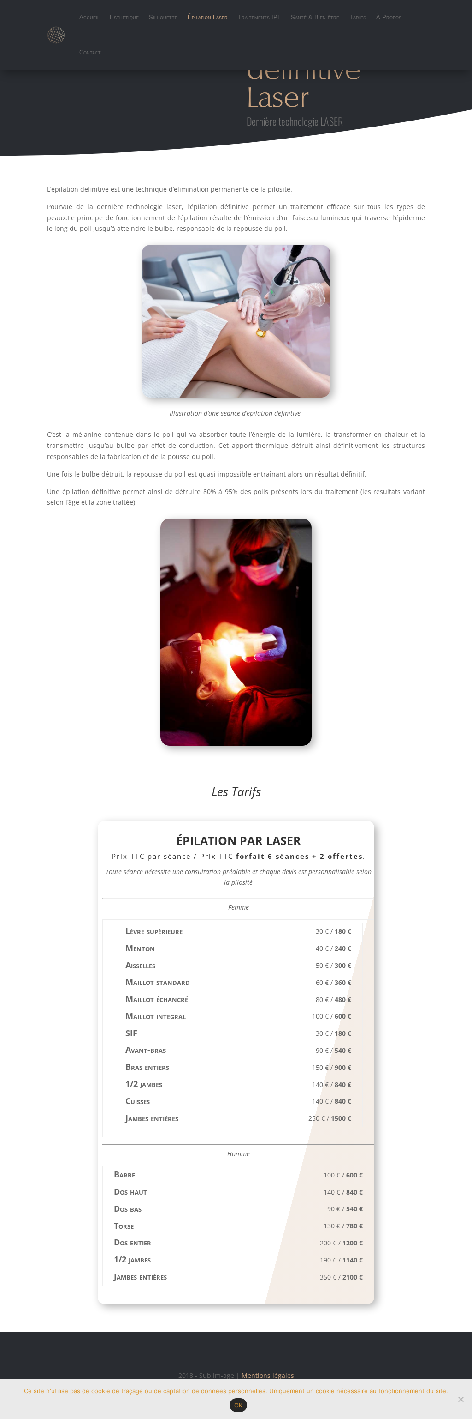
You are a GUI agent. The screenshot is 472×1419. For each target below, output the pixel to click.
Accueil (89, 17)
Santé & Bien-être (315, 17)
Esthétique (124, 17)
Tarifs (357, 17)
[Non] (460, 1399)
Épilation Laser (208, 17)
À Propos (388, 17)
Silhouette (163, 17)
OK (238, 1405)
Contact (90, 52)
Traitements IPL (259, 17)
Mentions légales (268, 1375)
